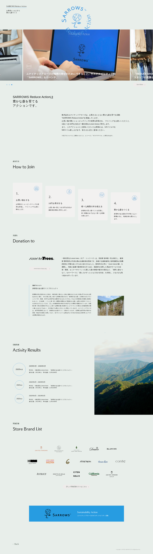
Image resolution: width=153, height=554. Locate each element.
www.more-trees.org (40, 268)
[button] (7, 85)
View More (140, 84)
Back (16, 543)
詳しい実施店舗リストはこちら (76, 486)
